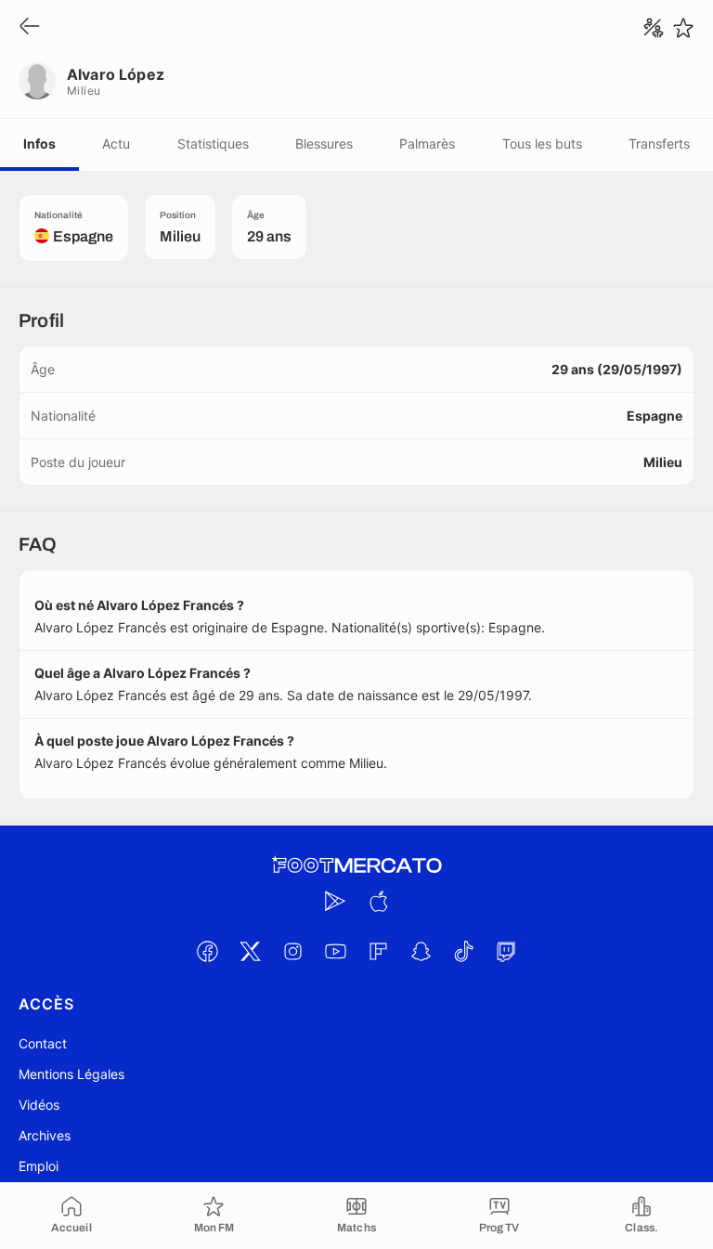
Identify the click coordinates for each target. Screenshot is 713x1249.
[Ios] (378, 901)
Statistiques (213, 143)
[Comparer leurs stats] (653, 28)
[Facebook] (207, 951)
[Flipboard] (378, 951)
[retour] (30, 27)
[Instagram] (292, 951)
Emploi (38, 1166)
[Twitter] (250, 951)
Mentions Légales (71, 1074)
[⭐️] (683, 28)
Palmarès (427, 143)
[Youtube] (335, 951)
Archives (45, 1135)
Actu (116, 143)
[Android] (335, 901)
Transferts (659, 143)
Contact (43, 1043)
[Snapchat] (420, 951)
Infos (39, 143)
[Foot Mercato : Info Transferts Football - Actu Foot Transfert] (356, 865)
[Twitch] (506, 951)
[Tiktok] (463, 951)
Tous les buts (542, 143)
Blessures (324, 143)
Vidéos (39, 1104)
